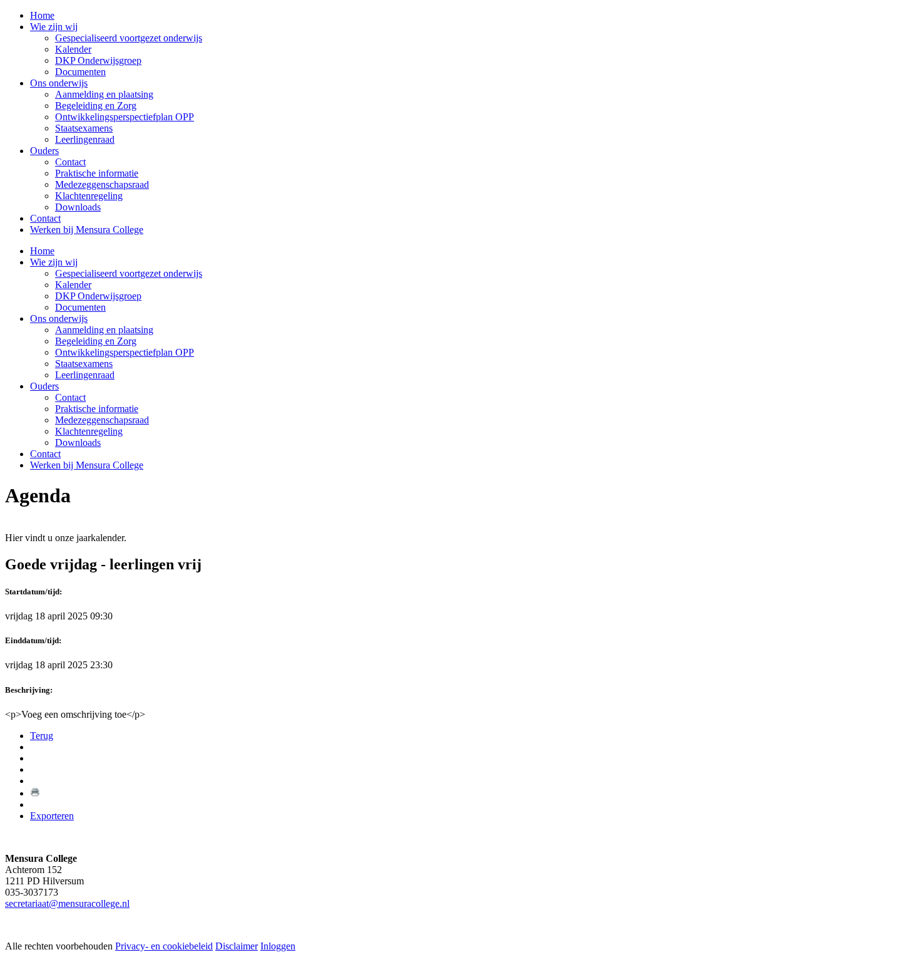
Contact (70, 397)
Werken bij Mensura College (86, 465)
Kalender (73, 284)
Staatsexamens (84, 363)
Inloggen (277, 946)
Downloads (78, 442)
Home (42, 251)
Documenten (80, 307)
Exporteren (52, 815)
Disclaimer (236, 946)
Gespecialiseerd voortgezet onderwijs (128, 273)
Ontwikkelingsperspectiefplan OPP (124, 352)
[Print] (35, 793)
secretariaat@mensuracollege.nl (67, 903)
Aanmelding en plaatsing (104, 329)
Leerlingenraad (85, 375)
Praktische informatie (96, 408)
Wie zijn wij (54, 262)
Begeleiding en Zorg (95, 341)
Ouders (44, 386)
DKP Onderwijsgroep (98, 296)
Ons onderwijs (59, 318)
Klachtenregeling (89, 431)
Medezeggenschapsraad (102, 420)
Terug (41, 735)
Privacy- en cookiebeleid (164, 946)
